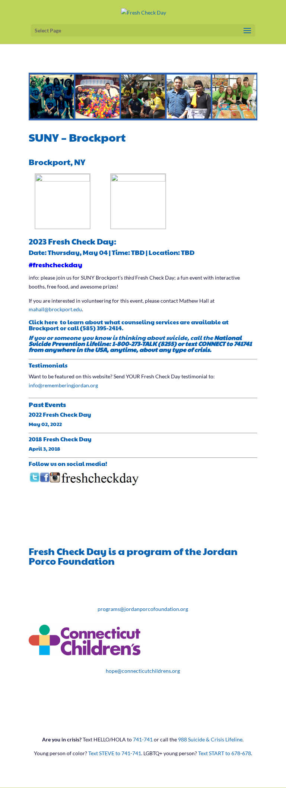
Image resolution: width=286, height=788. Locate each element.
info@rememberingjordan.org (63, 385)
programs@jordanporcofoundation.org (143, 609)
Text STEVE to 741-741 (114, 753)
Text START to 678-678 (224, 753)
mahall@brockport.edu (55, 309)
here (51, 322)
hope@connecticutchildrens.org (143, 671)
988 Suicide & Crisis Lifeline (210, 739)
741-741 (143, 739)
